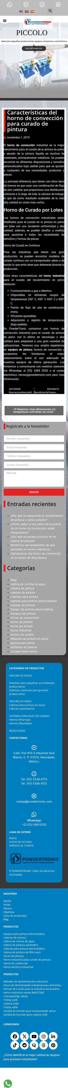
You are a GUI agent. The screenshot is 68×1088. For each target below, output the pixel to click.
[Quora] (34, 1045)
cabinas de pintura (23, 592)
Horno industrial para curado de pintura (27, 959)
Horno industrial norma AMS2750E (23, 992)
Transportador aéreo (15, 996)
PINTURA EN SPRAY (20, 701)
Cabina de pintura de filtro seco (21, 952)
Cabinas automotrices (22, 708)
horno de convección (21, 145)
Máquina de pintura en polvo (29, 638)
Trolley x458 (10, 1007)
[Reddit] (24, 1045)
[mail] (58, 4)
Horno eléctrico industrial (18, 967)
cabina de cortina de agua (28, 584)
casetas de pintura (23, 605)
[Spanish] (32, 11)
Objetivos (8, 912)
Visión (6, 904)
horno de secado (22, 626)
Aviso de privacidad (14, 915)
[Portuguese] (26, 11)
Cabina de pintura (22, 588)
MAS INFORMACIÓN (34, 48)
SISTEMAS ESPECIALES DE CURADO (29, 716)
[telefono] (42, 4)
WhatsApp (34, 820)
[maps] (26, 4)
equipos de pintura (20, 349)
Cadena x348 (10, 1003)
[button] (50, 11)
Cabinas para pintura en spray (27, 705)
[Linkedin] (53, 1036)
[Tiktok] (14, 1045)
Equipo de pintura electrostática (32, 609)
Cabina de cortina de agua (18, 941)
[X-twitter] (24, 1036)
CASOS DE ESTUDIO (20, 841)
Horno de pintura (13, 956)
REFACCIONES (17, 730)
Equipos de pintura (23, 613)
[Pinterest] (53, 1045)
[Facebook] (14, 1036)
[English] (21, 11)
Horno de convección (25, 617)
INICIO (13, 838)
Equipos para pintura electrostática (24, 934)
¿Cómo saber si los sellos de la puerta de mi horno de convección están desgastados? (36, 528)
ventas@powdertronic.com (34, 374)
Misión (7, 901)
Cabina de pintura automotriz (20, 945)
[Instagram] (43, 1036)
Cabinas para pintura (24, 596)
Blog (14, 580)
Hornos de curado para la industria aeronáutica (31, 989)
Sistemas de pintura (24, 647)
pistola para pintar (23, 643)
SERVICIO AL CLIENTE (21, 845)
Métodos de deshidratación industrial (25, 981)
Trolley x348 (10, 1000)
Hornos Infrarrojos (20, 719)
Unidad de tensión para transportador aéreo (29, 1011)
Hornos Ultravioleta (20, 723)
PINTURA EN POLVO (20, 675)
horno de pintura (22, 622)
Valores (7, 908)
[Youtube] (34, 1036)
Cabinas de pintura (14, 937)
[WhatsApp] (34, 814)
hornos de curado (22, 634)
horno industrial (54, 275)
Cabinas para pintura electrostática (24, 948)
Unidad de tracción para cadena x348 (25, 1014)
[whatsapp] (10, 4)
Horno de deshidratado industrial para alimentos (32, 985)
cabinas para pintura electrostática (34, 601)
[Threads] (43, 1045)
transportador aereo (24, 651)
